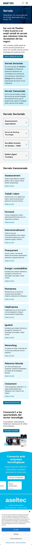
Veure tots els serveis (12, 402)
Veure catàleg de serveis (13, 56)
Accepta (16, 529)
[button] (29, 511)
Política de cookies (10, 542)
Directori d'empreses (16, 477)
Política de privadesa (21, 542)
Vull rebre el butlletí (11, 430)
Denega (16, 534)
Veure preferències (16, 538)
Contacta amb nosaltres (16, 505)
